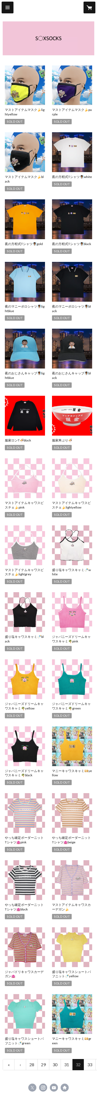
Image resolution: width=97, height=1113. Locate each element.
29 (43, 1064)
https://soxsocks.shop (65, 1088)
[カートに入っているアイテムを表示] (89, 7)
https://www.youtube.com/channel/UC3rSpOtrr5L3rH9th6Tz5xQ (54, 1088)
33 (89, 1064)
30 (55, 1064)
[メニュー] (7, 7)
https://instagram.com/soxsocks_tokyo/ (43, 1088)
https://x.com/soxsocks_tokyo (32, 1088)
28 (31, 1064)
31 (66, 1064)
